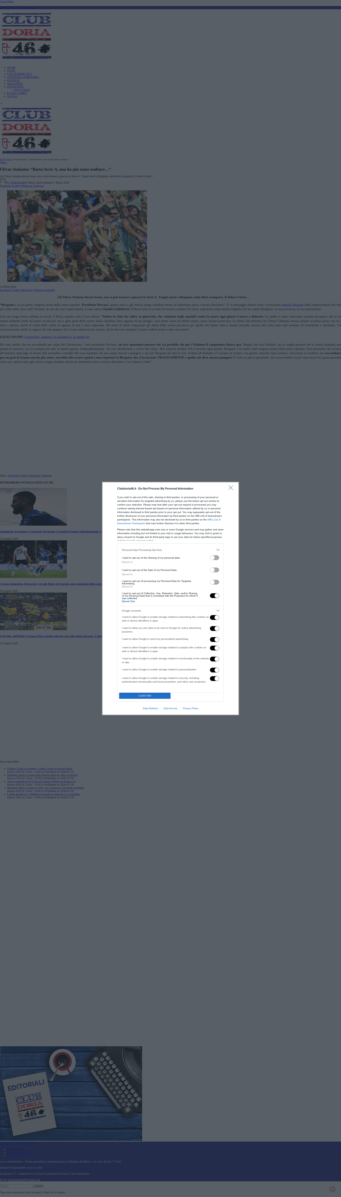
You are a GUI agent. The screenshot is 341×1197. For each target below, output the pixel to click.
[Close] (232, 488)
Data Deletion (150, 708)
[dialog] (170, 598)
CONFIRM (144, 695)
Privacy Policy (190, 708)
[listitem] (170, 550)
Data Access (170, 708)
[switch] (214, 557)
